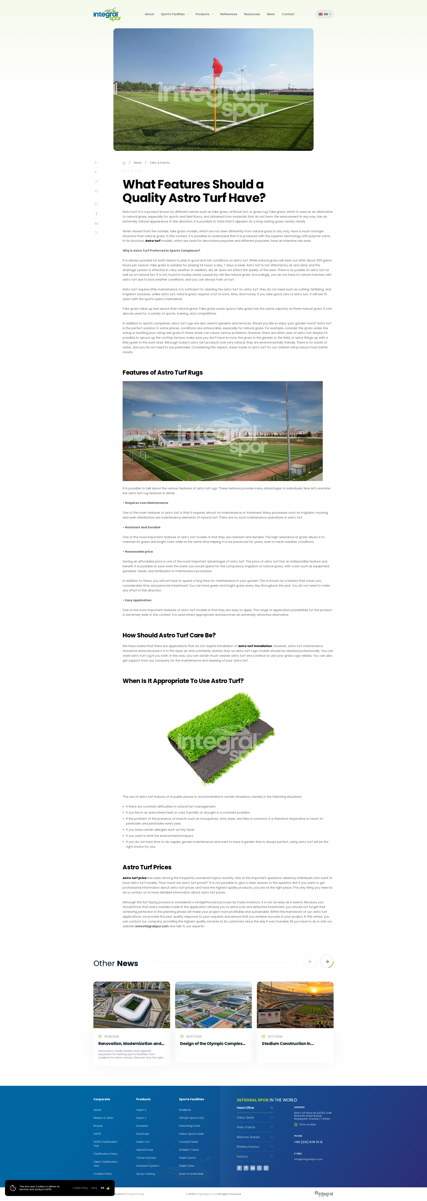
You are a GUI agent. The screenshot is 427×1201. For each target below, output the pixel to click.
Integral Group (135, 1194)
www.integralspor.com (152, 926)
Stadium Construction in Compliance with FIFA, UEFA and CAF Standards (293, 1043)
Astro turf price (135, 878)
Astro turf (152, 241)
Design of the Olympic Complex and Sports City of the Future (211, 1043)
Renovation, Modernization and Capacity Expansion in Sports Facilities (129, 1043)
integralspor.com (206, 1194)
